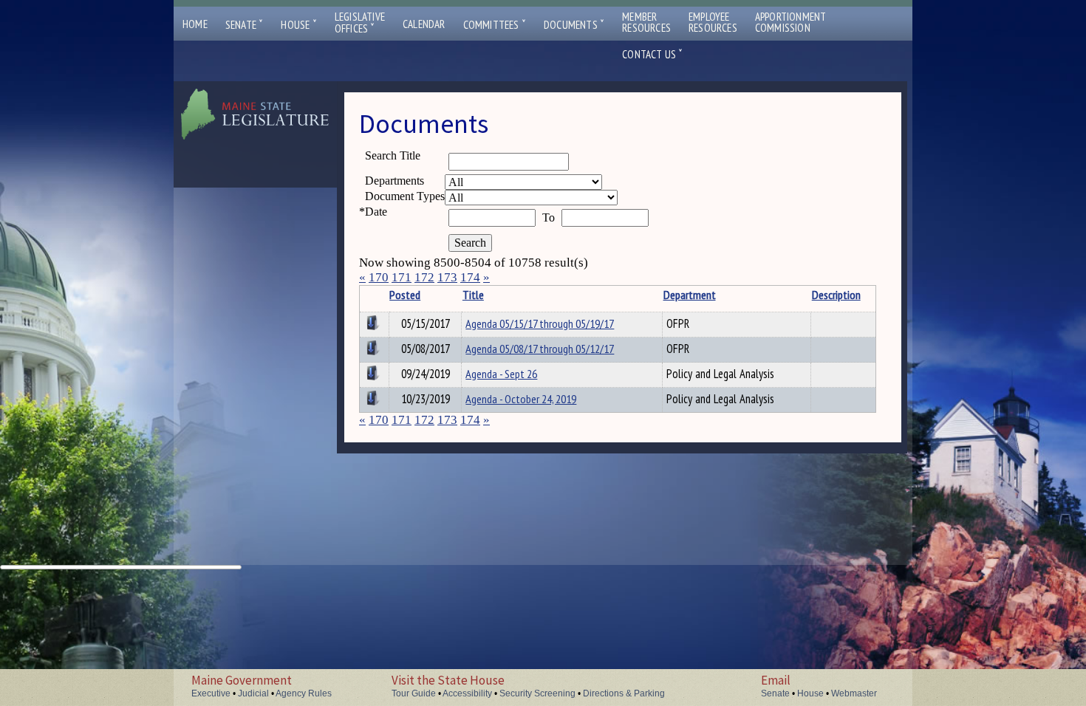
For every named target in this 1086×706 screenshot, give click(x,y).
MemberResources (646, 22)
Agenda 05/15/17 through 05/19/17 (539, 323)
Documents (574, 24)
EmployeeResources (713, 22)
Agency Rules (304, 693)
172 (424, 277)
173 (447, 277)
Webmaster (854, 693)
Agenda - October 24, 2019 (520, 399)
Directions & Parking (624, 693)
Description (836, 295)
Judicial (253, 693)
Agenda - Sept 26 (501, 374)
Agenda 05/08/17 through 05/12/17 (539, 348)
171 (401, 277)
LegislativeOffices (360, 23)
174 (470, 277)
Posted (404, 295)
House (298, 24)
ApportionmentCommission (791, 22)
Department (689, 295)
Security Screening (537, 693)
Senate (244, 24)
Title (473, 295)
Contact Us (652, 54)
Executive (210, 693)
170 (379, 277)
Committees (494, 24)
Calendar (424, 24)
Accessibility (467, 693)
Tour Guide (414, 693)
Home (195, 24)
